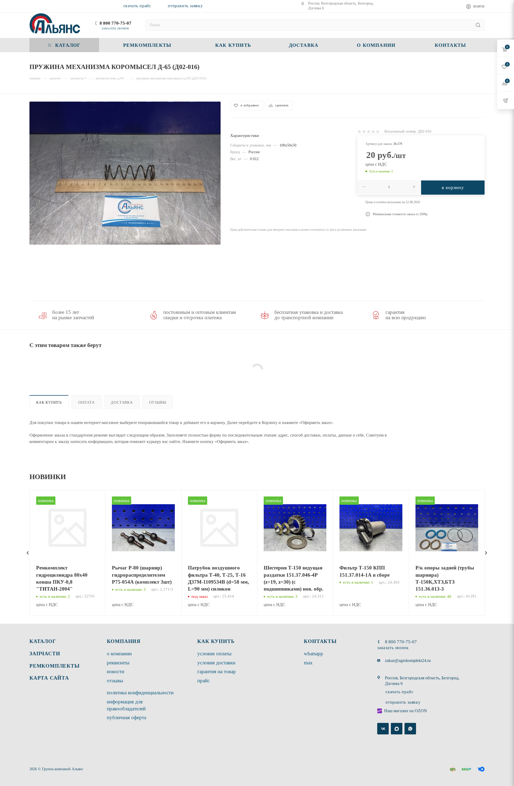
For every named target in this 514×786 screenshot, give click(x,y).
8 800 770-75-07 (115, 23)
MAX (308, 662)
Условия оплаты (214, 653)
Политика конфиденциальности (140, 692)
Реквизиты (118, 662)
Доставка (122, 402)
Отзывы (157, 402)
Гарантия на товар (216, 671)
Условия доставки (216, 662)
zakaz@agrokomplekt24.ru (408, 660)
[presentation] (27, 553)
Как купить (49, 402)
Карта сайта (49, 678)
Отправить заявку (185, 5)
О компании (119, 653)
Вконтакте (383, 728)
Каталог (42, 641)
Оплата (86, 402)
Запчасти (44, 653)
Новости (115, 671)
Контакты (320, 641)
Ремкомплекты (54, 666)
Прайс (203, 680)
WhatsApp (313, 653)
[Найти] (478, 25)
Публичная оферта (126, 717)
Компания (124, 641)
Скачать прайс (137, 5)
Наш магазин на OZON (405, 710)
